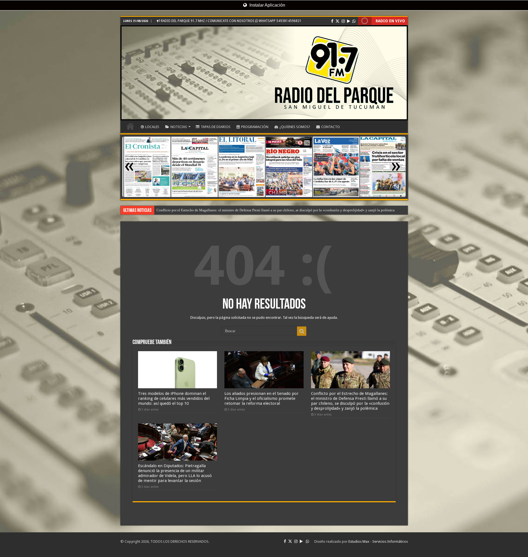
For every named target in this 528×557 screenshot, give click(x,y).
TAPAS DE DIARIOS (215, 127)
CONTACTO (330, 127)
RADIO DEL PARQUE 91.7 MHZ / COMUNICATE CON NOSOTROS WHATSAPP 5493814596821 (230, 21)
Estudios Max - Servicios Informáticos (378, 541)
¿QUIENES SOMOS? (294, 127)
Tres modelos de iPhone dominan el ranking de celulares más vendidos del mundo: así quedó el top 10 (174, 398)
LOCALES (152, 127)
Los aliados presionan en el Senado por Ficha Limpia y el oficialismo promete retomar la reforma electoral (261, 398)
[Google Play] (348, 21)
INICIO (130, 126)
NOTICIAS (178, 127)
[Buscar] (301, 331)
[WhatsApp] (354, 21)
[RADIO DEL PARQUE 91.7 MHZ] (264, 72)
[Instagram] (343, 21)
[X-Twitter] (337, 21)
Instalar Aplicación (266, 5)
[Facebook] (332, 21)
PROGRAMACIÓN (254, 127)
